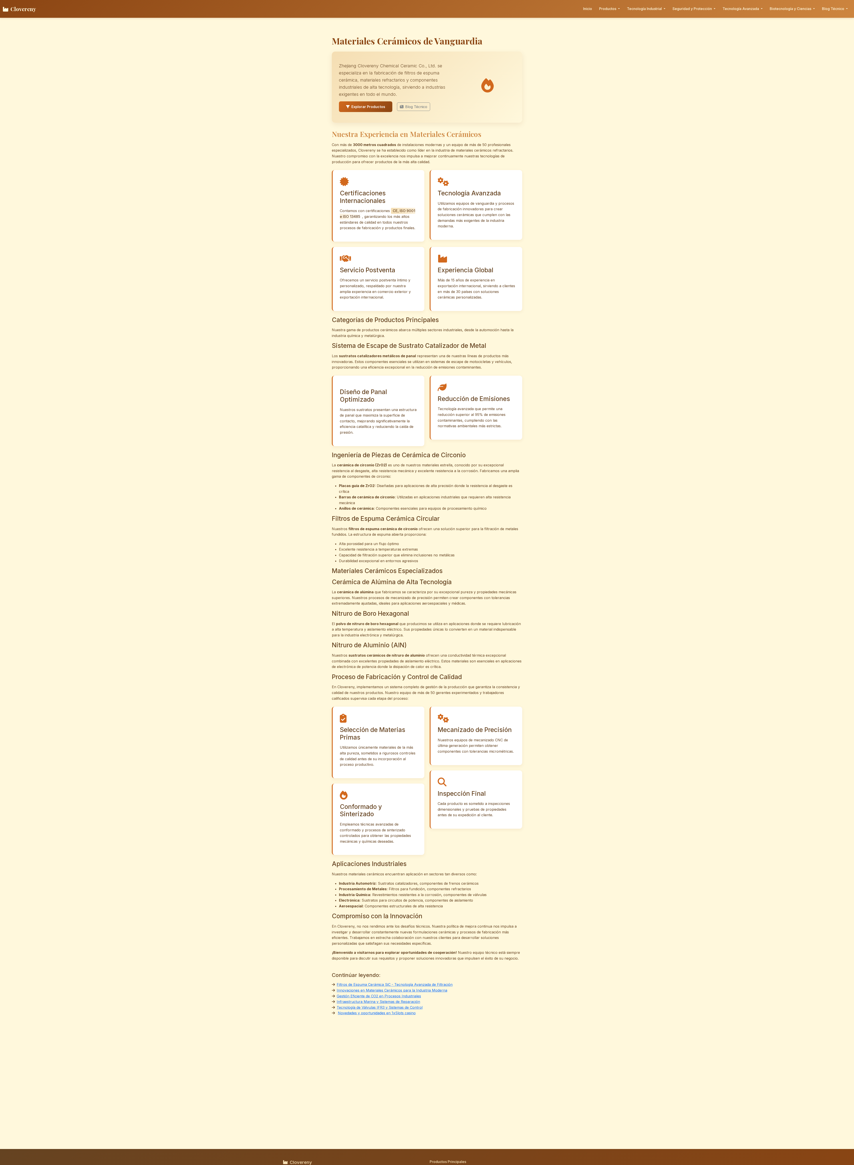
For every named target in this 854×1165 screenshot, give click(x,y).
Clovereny (23, 8)
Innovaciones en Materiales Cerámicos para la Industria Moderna (392, 990)
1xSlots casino (404, 1013)
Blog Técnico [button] (833, 8)
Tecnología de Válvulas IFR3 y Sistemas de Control (380, 1007)
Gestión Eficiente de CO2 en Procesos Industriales (379, 996)
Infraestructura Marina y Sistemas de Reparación (378, 1001)
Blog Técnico (416, 106)
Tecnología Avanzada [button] (741, 8)
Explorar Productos (368, 106)
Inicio (587, 8)
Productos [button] (608, 8)
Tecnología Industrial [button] (645, 8)
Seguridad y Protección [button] (693, 8)
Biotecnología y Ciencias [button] (791, 8)
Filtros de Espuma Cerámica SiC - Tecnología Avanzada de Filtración (395, 984)
